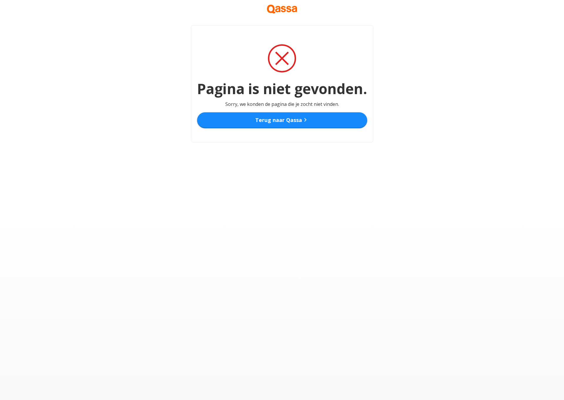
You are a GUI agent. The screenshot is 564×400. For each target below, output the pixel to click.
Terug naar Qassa (282, 120)
